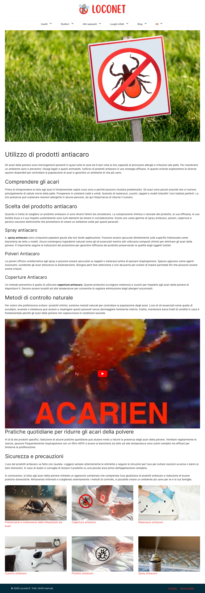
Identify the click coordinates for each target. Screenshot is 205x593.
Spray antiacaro (147, 573)
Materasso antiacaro (150, 522)
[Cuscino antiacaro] (36, 554)
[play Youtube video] (102, 373)
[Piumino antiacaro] (102, 554)
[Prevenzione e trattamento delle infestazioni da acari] (36, 502)
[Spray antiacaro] (169, 554)
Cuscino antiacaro (16, 573)
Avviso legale (187, 588)
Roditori (65, 24)
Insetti (44, 24)
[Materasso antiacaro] (169, 502)
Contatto (172, 588)
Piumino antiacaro (82, 573)
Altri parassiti (90, 24)
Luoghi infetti (117, 24)
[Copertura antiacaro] (102, 502)
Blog (140, 24)
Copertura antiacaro (84, 522)
